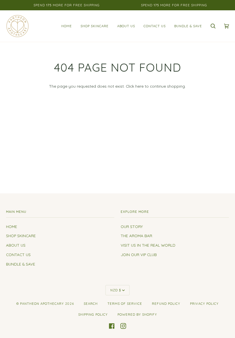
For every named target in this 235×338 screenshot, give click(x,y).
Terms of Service (124, 304)
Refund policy (166, 304)
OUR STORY (132, 226)
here (139, 86)
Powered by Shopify (137, 315)
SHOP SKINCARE (21, 235)
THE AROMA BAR (136, 235)
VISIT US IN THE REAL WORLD (148, 245)
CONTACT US (18, 254)
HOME (11, 226)
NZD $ (115, 290)
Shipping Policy (93, 315)
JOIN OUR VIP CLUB (139, 254)
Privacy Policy (204, 304)
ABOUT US (16, 245)
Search (91, 304)
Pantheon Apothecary (42, 304)
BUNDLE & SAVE (20, 264)
